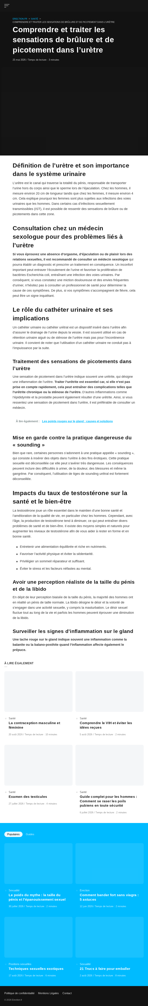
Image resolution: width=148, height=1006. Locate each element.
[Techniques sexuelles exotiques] (38, 947)
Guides (30, 834)
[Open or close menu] (7, 5)
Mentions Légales (48, 993)
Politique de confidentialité (19, 993)
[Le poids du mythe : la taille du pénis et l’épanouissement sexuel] (38, 875)
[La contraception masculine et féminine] (38, 703)
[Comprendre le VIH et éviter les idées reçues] (109, 703)
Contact (67, 993)
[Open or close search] (141, 6)
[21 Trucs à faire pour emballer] (109, 947)
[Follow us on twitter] (143, 992)
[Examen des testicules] (38, 775)
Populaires (13, 834)
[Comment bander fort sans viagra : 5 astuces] (109, 875)
